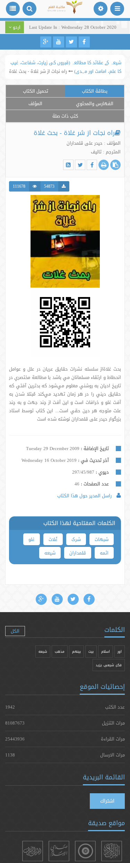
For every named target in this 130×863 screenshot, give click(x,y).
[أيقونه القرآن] (111, 851)
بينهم (76, 651)
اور (120, 651)
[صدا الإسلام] (59, 851)
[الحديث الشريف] (32, 851)
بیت (91, 651)
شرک (76, 539)
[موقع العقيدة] (85, 851)
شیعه (49, 553)
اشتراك (107, 800)
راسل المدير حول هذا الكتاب (85, 495)
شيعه (42, 651)
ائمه (104, 553)
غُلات (53, 539)
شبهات (102, 539)
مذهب (59, 651)
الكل (15, 631)
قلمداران (77, 553)
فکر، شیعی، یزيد (109, 665)
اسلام (105, 651)
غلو (31, 539)
